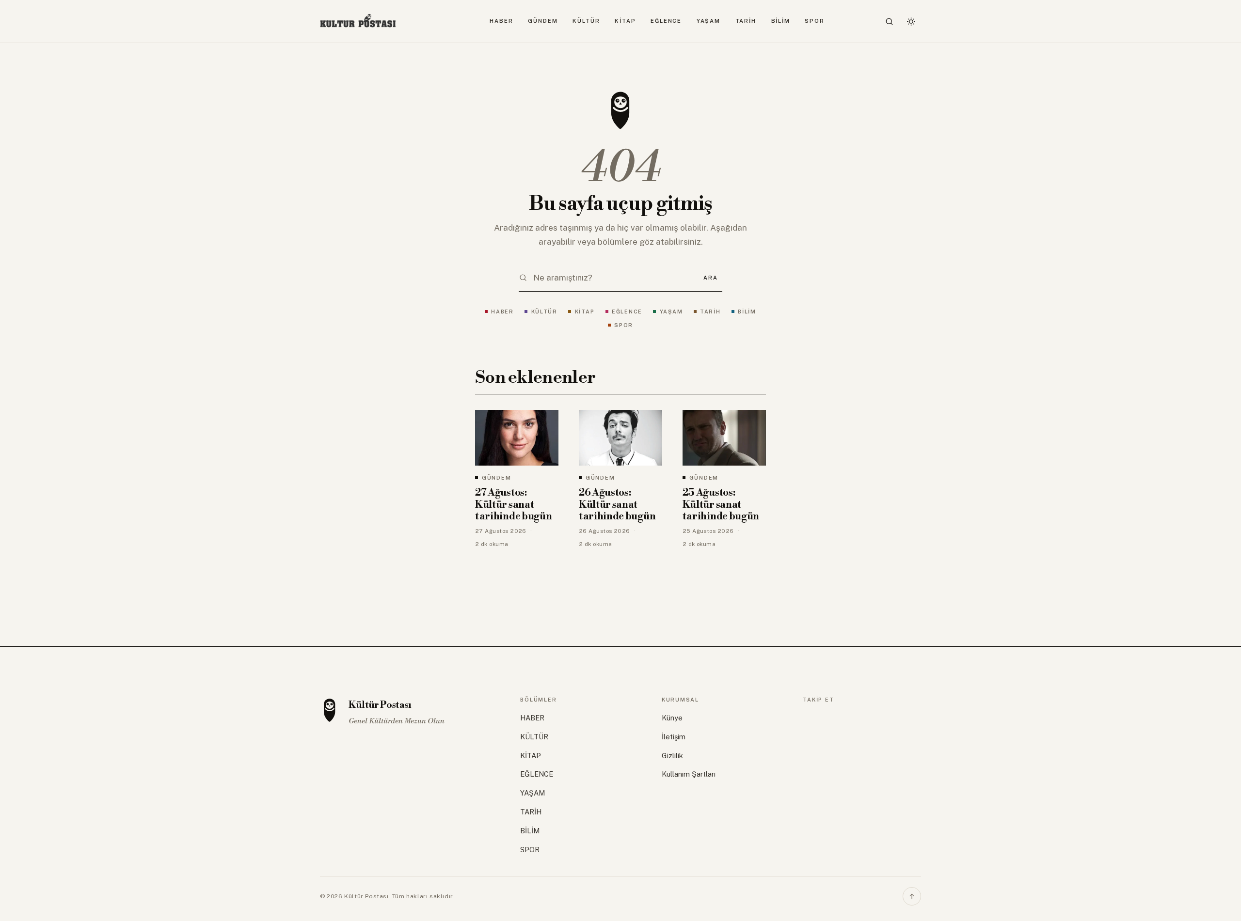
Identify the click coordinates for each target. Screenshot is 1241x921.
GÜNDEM (542, 20)
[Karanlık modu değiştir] (911, 21)
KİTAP (625, 20)
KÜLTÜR (586, 20)
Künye (672, 718)
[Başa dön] (912, 896)
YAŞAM (709, 20)
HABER (501, 20)
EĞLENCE (666, 20)
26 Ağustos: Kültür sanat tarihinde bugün (617, 504)
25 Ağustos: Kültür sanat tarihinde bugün (721, 504)
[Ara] (889, 21)
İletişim (673, 737)
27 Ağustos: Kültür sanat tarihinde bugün (513, 504)
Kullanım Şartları (689, 774)
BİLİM (781, 20)
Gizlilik (672, 755)
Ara (710, 278)
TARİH (746, 20)
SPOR (815, 20)
